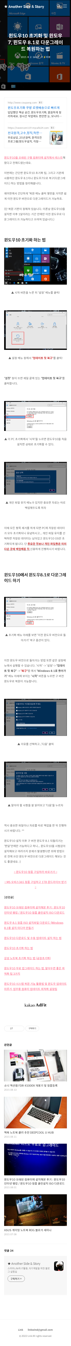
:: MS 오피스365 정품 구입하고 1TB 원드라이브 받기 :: (35, 884)
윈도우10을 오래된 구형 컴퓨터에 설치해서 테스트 (33, 157)
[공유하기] (16, 1028)
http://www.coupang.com (22, 102)
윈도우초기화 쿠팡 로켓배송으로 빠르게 (34, 108)
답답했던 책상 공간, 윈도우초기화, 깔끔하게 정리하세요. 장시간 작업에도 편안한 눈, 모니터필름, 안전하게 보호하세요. (35, 114)
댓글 (8, 1250)
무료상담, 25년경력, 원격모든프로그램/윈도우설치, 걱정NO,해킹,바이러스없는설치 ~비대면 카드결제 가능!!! (25, 139)
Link (20, 1330)
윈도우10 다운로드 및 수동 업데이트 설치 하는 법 (33, 938)
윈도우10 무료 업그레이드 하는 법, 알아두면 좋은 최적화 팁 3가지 (34, 971)
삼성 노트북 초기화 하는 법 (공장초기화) (27, 958)
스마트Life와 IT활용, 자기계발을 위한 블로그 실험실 (29, 1269)
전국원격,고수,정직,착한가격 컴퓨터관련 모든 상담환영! (25, 133)
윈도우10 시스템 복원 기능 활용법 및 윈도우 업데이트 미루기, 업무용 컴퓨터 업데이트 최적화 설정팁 (35, 986)
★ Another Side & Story (21, 6)
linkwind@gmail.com (40, 1330)
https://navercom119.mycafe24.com (28, 127)
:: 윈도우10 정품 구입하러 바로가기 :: (35, 872)
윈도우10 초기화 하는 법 (18, 948)
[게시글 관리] (20, 1028)
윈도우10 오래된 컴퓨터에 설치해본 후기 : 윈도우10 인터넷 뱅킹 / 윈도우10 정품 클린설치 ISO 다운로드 (34, 910)
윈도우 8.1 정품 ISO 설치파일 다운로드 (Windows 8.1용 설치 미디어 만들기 (33, 925)
